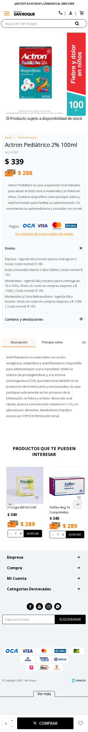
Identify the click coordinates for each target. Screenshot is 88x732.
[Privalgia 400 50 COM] (24, 485)
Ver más (44, 694)
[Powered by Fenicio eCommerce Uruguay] (79, 680)
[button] (81, 23)
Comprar (48, 723)
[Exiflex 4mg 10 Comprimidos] (67, 485)
